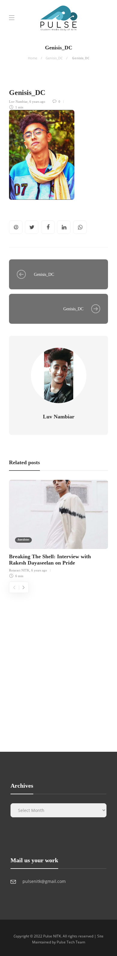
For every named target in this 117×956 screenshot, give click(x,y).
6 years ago (37, 101)
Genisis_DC (54, 58)
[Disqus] (58, 668)
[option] (58, 528)
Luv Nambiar (18, 101)
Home (32, 58)
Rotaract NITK (19, 570)
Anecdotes (23, 539)
